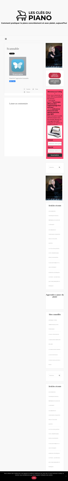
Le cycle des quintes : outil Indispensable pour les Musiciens (54, 253)
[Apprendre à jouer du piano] (34, 17)
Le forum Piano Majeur (54, 349)
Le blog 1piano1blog (54, 334)
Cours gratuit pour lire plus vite (55, 82)
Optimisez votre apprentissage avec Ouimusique (53, 325)
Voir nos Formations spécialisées (54, 75)
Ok (34, 477)
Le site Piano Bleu (53, 354)
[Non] (66, 476)
